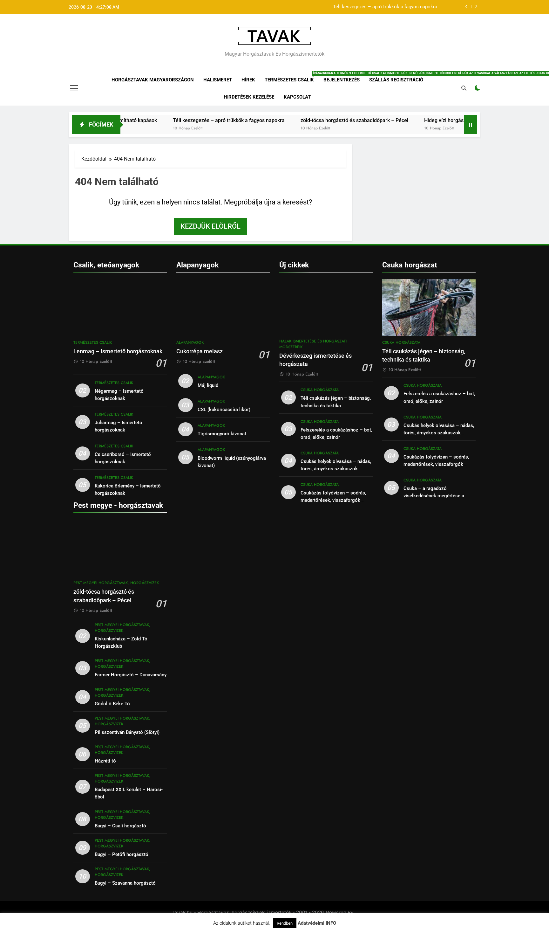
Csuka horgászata (320, 390)
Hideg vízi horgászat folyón (434, 120)
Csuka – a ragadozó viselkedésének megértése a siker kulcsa (433, 496)
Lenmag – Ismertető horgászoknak (117, 351)
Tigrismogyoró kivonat (222, 434)
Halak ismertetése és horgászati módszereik (313, 344)
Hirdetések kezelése (249, 97)
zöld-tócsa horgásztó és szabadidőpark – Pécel (333, 120)
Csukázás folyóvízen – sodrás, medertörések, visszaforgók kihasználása (333, 500)
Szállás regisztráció (396, 80)
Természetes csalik (292, 77)
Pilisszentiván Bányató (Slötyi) (127, 732)
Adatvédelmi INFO (317, 923)
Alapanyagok (190, 342)
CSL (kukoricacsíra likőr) (224, 409)
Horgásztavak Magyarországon (153, 80)
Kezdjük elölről (210, 226)
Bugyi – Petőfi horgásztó (121, 854)
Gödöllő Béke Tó (112, 704)
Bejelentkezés (341, 80)
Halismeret (217, 80)
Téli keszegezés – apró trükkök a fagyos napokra (385, 7)
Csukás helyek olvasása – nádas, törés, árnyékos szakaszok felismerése (336, 469)
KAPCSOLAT (297, 97)
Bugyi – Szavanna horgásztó (125, 883)
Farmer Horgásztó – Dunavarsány (130, 675)
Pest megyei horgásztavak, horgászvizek (116, 583)
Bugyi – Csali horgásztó (120, 826)
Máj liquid (208, 385)
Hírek (248, 80)
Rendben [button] (285, 923)
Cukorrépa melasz (199, 351)
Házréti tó (105, 761)
